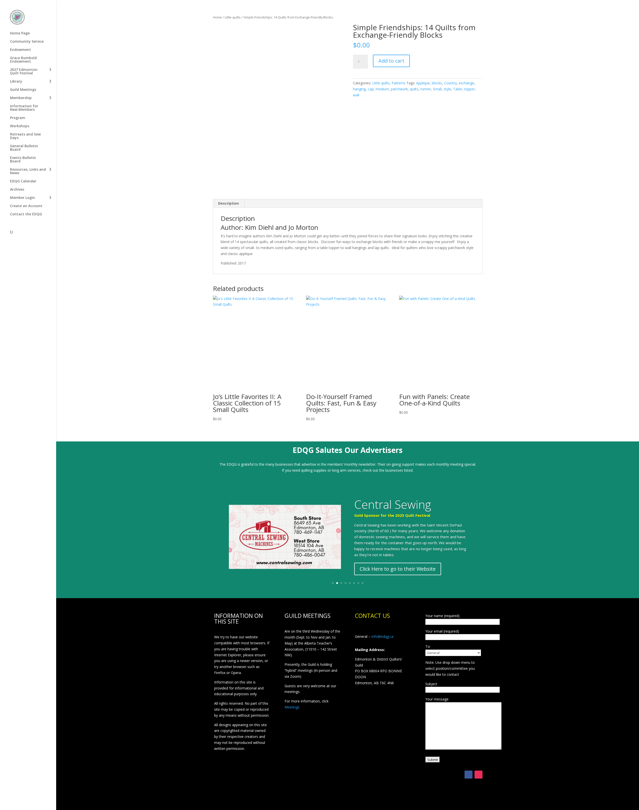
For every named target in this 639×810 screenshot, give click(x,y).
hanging (359, 89)
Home (217, 17)
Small (437, 89)
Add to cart (391, 60)
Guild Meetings (23, 90)
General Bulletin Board (24, 148)
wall (356, 95)
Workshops (19, 126)
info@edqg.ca (382, 636)
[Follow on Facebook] (469, 775)
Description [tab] (228, 203)
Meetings (292, 707)
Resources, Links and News (28, 171)
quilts (414, 89)
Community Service (27, 42)
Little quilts (233, 17)
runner (425, 89)
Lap (371, 89)
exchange (466, 83)
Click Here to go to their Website (398, 568)
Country (450, 83)
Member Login (22, 198)
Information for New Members (24, 108)
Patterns (398, 83)
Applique (423, 83)
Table (457, 89)
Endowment (20, 50)
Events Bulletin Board (23, 159)
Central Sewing (392, 504)
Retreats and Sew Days (25, 136)
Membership (21, 98)
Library (16, 82)
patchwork (399, 89)
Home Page (20, 33)
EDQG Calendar (23, 181)
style (447, 89)
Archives (17, 190)
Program (17, 118)
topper (469, 89)
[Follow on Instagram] (478, 775)
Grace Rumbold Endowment (23, 60)
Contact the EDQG (26, 214)
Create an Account (26, 206)
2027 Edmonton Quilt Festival (23, 71)
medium (382, 89)
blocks (437, 83)
